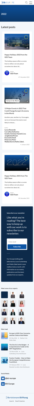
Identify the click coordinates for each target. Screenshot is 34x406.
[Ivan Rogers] (4, 294)
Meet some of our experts (9, 288)
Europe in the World (12, 101)
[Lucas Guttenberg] (21, 312)
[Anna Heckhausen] (13, 303)
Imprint (11, 401)
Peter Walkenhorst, (10, 141)
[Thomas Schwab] (21, 320)
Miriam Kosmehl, (11, 137)
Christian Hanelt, (16, 134)
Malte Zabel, (19, 142)
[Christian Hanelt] (4, 320)
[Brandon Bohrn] (21, 294)
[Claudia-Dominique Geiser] (13, 312)
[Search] (26, 2)
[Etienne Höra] (4, 312)
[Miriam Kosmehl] (21, 303)
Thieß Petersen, (10, 139)
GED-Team (14, 73)
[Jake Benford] (13, 320)
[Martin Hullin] (13, 294)
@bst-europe (3, 378)
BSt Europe (3, 384)
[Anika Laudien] (4, 303)
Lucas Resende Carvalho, (10, 131)
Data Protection (20, 401)
